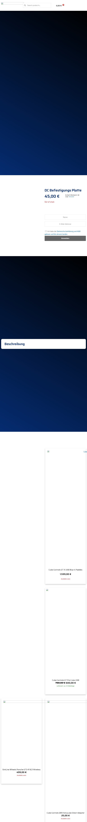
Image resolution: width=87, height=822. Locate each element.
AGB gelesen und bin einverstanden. (62, 233)
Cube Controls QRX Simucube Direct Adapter (65, 812)
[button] (84, 5)
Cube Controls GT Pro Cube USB (65, 680)
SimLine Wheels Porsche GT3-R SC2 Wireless (21, 769)
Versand (71, 197)
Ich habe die (62, 233)
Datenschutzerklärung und (67, 231)
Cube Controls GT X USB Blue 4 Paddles (65, 569)
